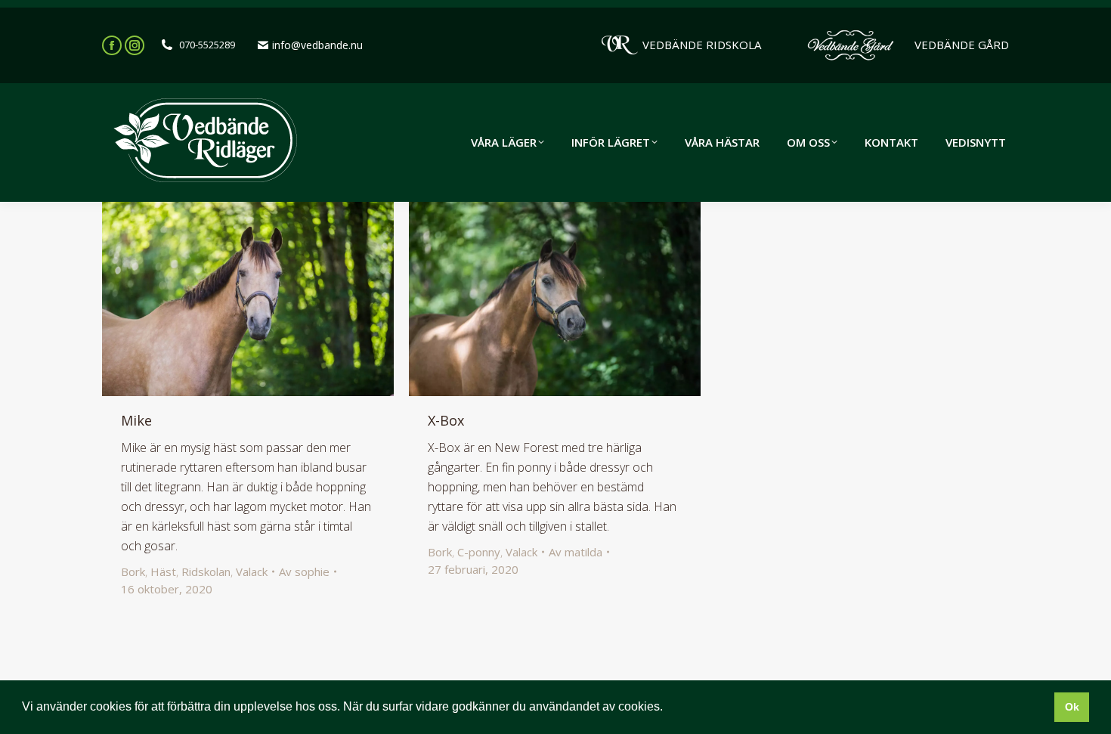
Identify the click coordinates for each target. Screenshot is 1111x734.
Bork (133, 571)
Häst (163, 571)
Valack (252, 571)
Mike (136, 420)
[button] (668, 708)
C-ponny (478, 551)
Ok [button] (1072, 707)
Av (304, 571)
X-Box (446, 420)
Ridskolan (206, 571)
